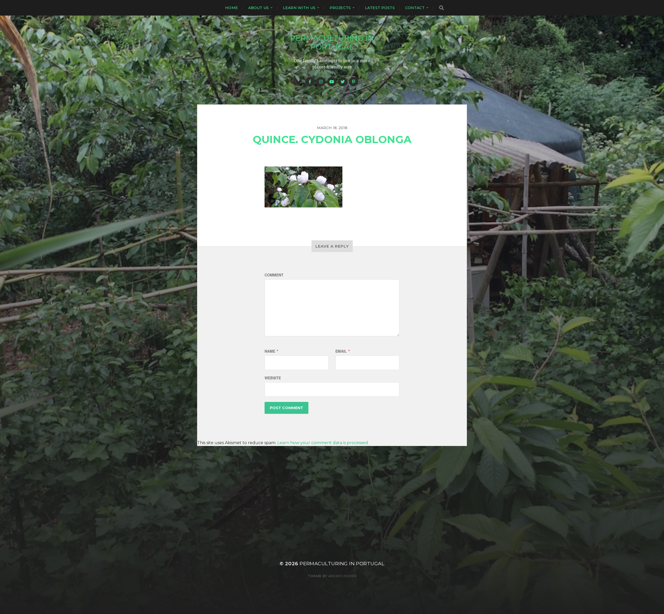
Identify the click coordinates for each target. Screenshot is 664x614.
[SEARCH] (441, 7)
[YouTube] (331, 81)
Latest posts (380, 7)
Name (271, 351)
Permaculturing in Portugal (332, 42)
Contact (415, 7)
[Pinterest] (353, 81)
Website (273, 377)
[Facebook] (310, 81)
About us (258, 7)
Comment (274, 274)
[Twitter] (342, 81)
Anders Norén (342, 576)
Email (342, 351)
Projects (340, 7)
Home (231, 7)
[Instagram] (321, 81)
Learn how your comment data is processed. (323, 442)
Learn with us (299, 7)
